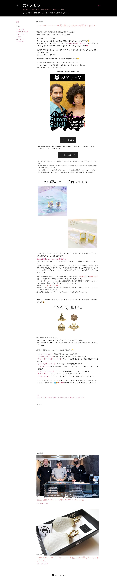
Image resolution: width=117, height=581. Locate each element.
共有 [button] (17, 22)
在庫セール (66, 13)
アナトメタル (20, 29)
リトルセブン (20, 41)
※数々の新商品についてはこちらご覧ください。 (52, 259)
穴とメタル (31, 5)
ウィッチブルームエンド (46, 356)
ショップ (18, 37)
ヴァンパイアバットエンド (46, 364)
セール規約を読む (67, 155)
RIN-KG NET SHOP (34, 13)
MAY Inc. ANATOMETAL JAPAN (51, 13)
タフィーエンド (43, 374)
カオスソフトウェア (22, 32)
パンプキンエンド (44, 366)
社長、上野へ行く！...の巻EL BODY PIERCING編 (60, 499)
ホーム (25, 13)
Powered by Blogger (60, 575)
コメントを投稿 (44, 503)
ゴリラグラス (20, 34)
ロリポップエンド (44, 376)
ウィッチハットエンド (45, 354)
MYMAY (61, 383)
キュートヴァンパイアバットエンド (49, 359)
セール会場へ (68, 140)
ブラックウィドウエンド (46, 371)
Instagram (71, 43)
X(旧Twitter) (80, 43)
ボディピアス (20, 39)
